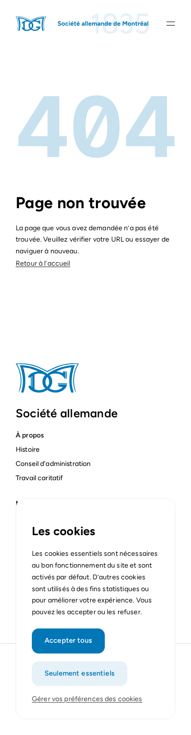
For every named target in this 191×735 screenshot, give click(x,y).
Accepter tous (68, 640)
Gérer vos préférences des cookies (87, 699)
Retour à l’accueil (43, 263)
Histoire (28, 449)
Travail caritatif (40, 478)
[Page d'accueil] (83, 23)
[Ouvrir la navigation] (170, 23)
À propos (30, 435)
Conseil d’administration (53, 463)
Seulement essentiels (80, 673)
